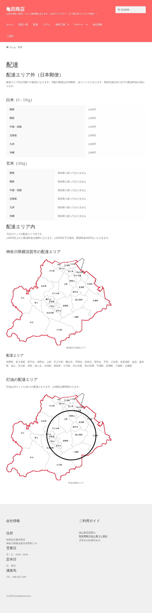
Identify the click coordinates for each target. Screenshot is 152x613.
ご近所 (9, 36)
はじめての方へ (87, 532)
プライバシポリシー (89, 539)
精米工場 (60, 24)
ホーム (9, 24)
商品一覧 (23, 24)
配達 (35, 24)
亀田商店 (15, 9)
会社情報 (97, 24)
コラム (46, 24)
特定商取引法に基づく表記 (93, 536)
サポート (79, 24)
